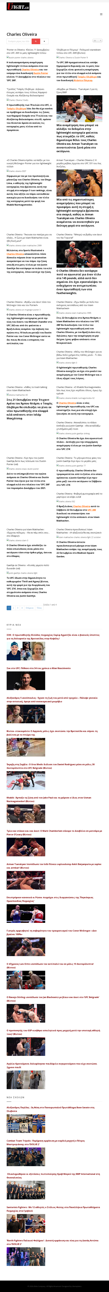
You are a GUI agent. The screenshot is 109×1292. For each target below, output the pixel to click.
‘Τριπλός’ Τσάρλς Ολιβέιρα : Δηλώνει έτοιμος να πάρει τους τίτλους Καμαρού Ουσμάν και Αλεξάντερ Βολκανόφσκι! (27, 92)
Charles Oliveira (30, 69)
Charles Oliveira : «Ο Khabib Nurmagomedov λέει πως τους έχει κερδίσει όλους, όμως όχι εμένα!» (79, 390)
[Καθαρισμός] (44, 41)
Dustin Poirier (40, 73)
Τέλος (39, 608)
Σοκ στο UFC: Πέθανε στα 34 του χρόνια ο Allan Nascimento (39, 668)
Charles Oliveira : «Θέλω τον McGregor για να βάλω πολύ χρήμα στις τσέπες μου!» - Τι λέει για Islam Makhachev (79, 355)
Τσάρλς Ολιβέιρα (16, 108)
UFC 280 (92, 509)
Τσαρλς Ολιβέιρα (87, 76)
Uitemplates (76, 1286)
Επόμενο (29, 608)
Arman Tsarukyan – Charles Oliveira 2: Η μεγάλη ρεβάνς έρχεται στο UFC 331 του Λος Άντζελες (78, 163)
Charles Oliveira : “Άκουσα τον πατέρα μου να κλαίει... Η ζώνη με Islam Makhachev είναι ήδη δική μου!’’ (29, 237)
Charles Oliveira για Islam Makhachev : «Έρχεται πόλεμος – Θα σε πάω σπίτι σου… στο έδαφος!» (28, 532)
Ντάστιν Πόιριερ (83, 80)
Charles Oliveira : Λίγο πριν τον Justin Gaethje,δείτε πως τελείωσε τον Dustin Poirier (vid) (26, 461)
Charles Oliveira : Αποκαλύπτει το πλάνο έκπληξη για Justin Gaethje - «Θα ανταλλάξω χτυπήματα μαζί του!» (78, 425)
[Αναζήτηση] (36, 41)
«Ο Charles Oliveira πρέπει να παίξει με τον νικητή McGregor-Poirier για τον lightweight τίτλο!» (29, 163)
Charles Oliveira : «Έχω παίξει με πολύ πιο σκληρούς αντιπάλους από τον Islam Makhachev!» (77, 305)
